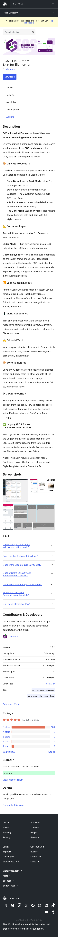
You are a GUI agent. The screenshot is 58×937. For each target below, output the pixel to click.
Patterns (34, 837)
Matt (7, 875)
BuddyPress (10, 885)
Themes (34, 827)
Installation (11, 102)
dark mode (32, 696)
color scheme (38, 690)
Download (10, 77)
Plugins (34, 832)
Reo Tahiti (14, 898)
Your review (9, 751)
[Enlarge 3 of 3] (51, 508)
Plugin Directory (10, 13)
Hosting (7, 832)
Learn (6, 846)
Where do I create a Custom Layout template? (16, 594)
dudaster (10, 69)
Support (10, 116)
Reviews (10, 95)
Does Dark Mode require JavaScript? (22, 565)
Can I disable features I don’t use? (20, 556)
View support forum (13, 779)
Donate (35, 856)
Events (34, 851)
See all (51, 751)
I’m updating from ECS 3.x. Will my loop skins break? (16, 546)
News (6, 827)
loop (52, 696)
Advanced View (11, 704)
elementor (43, 696)
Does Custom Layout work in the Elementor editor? (17, 574)
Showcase (35, 822)
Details (9, 87)
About (6, 822)
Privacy (7, 837)
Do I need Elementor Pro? (16, 604)
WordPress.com (12, 870)
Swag (34, 861)
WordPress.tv (11, 861)
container (50, 690)
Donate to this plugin (13, 805)
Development (13, 109)
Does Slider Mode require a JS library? (22, 584)
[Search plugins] (32, 32)
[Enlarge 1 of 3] (24, 483)
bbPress (8, 880)
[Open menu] (53, 4)
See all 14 (50, 684)
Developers (8, 856)
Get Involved (37, 846)
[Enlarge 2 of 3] (51, 483)
